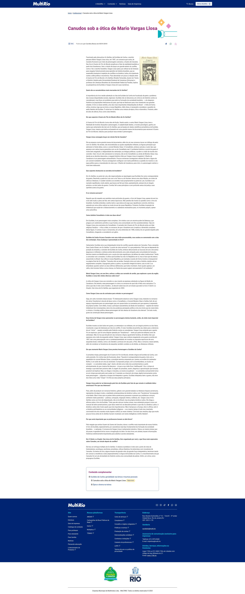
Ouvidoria (146, 525)
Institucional (77, 13)
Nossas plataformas (95, 513)
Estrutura (71, 520)
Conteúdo (111, 4)
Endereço (146, 513)
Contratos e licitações (122, 539)
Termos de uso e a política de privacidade (124, 550)
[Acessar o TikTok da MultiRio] (164, 505)
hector (89, 526)
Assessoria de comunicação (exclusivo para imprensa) (159, 535)
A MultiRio (99, 4)
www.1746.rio (151, 555)
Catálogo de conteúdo (75, 527)
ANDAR (89, 517)
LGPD (117, 546)
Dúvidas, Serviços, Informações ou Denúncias (155, 547)
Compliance (119, 520)
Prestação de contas (122, 531)
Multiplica (90, 530)
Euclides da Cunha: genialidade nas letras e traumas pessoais (114, 477)
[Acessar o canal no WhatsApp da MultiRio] (172, 505)
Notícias (122, 4)
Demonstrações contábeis (124, 535)
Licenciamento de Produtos (74, 549)
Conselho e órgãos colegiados (125, 524)
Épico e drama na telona (102, 485)
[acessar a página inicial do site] (41, 4)
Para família (72, 537)
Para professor (73, 530)
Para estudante (73, 534)
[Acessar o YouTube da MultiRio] (157, 505)
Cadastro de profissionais (123, 542)
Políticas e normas (121, 528)
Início (70, 13)
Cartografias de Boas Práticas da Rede (98, 521)
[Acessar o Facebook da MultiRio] (168, 505)
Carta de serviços (121, 517)
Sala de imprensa (74, 523)
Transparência (120, 513)
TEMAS (89, 533)
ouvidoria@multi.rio (149, 529)
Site (69, 513)
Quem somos (72, 517)
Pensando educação (75, 544)
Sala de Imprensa (134, 4)
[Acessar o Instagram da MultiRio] (161, 505)
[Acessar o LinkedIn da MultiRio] (176, 505)
